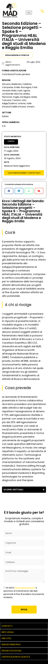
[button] (42, 12)
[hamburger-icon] (29, 13)
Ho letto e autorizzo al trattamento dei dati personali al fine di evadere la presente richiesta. (23, 592)
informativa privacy (25, 587)
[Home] (10, 10)
